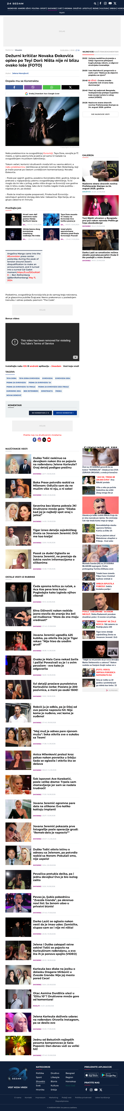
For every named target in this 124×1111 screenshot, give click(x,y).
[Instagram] (105, 3)
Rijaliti (62, 13)
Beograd (70, 1073)
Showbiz (52, 8)
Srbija (113, 8)
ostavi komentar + (65, 413)
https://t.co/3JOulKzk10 (23, 274)
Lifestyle (86, 8)
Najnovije (12, 8)
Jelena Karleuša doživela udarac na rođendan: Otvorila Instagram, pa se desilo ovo (56, 1020)
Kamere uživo (24, 8)
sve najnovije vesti (100, 114)
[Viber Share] (33, 87)
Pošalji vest (66, 1097)
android (34, 366)
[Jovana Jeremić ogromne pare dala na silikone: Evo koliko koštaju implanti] (18, 809)
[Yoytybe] (110, 3)
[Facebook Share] (14, 87)
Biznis (96, 8)
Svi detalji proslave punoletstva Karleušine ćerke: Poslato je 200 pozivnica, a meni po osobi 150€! (55, 687)
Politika (35, 8)
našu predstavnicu (15, 167)
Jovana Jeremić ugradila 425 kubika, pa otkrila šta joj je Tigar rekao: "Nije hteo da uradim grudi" (55, 640)
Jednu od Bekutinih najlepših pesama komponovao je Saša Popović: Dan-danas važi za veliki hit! (56, 1044)
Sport (43, 8)
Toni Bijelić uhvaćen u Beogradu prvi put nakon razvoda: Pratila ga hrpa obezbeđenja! (100, 220)
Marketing (53, 1097)
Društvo (77, 8)
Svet (60, 8)
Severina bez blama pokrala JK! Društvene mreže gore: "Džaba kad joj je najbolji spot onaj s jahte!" (54, 510)
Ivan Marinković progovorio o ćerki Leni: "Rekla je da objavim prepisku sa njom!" (103, 72)
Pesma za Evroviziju (16, 382)
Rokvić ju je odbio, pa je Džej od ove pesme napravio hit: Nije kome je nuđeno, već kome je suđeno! (55, 711)
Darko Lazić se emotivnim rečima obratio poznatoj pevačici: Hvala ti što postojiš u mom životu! (100, 255)
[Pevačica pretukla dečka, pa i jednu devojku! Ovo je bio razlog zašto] (18, 879)
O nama (17, 1097)
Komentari (113, 51)
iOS (25, 366)
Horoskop (71, 1081)
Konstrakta (47, 391)
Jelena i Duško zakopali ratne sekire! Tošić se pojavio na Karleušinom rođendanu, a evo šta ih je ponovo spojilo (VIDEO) (55, 949)
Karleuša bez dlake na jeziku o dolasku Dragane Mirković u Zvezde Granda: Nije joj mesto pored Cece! (54, 973)
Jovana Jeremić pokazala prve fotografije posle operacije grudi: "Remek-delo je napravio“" (55, 829)
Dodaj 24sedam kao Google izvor (44, 93)
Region (69, 1077)
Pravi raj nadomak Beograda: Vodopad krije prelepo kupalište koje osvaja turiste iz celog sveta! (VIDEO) (103, 94)
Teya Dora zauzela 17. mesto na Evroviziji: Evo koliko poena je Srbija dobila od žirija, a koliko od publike (69, 217)
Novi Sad (70, 1085)
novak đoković (14, 395)
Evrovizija (47, 378)
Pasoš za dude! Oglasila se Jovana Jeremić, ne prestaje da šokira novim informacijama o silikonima (54, 558)
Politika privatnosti (83, 1097)
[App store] (91, 1075)
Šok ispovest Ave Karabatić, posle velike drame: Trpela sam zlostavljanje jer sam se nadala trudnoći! (54, 783)
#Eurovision (13, 256)
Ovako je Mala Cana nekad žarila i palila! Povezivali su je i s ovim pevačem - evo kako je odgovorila (55, 664)
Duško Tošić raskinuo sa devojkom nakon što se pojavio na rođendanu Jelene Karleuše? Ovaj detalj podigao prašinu (55, 463)
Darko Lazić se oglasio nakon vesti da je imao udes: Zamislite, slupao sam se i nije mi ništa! (55, 924)
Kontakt (28, 1097)
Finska (58, 391)
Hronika (68, 8)
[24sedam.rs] (15, 3)
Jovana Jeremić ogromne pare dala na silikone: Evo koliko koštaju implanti (54, 806)
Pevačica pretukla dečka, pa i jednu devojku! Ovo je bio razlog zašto (55, 877)
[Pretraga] (95, 3)
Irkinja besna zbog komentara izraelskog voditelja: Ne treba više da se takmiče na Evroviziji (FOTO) (31, 232)
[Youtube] (49, 440)
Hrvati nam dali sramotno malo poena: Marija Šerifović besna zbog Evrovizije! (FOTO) (30, 217)
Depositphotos (62, 1101)
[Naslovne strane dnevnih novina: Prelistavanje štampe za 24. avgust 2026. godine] (100, 171)
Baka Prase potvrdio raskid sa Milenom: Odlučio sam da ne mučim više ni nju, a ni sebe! (53, 486)
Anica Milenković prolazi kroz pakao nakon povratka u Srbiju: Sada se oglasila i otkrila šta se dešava (54, 759)
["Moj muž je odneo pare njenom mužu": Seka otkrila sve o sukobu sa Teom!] (18, 737)
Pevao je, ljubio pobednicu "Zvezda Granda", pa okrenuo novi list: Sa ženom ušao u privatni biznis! (53, 902)
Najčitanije (100, 51)
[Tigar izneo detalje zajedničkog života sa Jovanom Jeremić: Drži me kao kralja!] (18, 536)
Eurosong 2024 (14, 391)
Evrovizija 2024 (62, 378)
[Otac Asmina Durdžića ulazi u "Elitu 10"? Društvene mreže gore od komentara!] (18, 999)
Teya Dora (11, 378)
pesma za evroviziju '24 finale (21, 387)
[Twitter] (115, 3)
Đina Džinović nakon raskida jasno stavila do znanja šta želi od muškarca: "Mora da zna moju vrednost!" (55, 615)
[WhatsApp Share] (52, 87)
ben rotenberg (31, 391)
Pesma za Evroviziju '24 (40, 382)
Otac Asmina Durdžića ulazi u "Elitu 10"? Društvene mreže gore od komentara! (56, 996)
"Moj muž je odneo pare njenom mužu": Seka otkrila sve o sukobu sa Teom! (56, 734)
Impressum (40, 1097)
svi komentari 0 (40, 413)
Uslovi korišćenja (102, 1097)
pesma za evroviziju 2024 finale (53, 387)
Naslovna (9, 50)
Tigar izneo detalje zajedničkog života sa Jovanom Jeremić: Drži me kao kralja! (55, 533)
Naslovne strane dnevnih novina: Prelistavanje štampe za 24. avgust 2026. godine (103, 105)
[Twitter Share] (70, 87)
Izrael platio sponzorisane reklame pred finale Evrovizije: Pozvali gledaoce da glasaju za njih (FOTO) (70, 232)
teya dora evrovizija (29, 378)
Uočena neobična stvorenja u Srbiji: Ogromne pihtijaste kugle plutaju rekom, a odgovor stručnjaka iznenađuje (103, 61)
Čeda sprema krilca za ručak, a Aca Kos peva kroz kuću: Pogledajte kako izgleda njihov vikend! (54, 591)
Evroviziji (48, 153)
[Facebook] (100, 3)
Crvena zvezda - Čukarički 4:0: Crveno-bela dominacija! (100, 82)
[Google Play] (109, 1075)
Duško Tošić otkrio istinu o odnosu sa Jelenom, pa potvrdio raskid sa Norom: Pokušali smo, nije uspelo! (55, 854)
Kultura (104, 8)
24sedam (56, 366)
